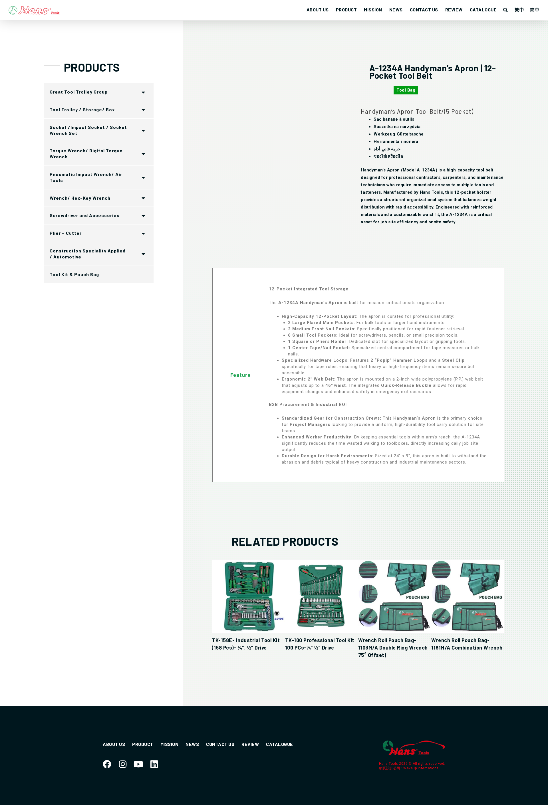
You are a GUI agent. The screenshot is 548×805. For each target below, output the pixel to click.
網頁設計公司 (390, 768)
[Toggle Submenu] (144, 92)
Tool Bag (405, 90)
